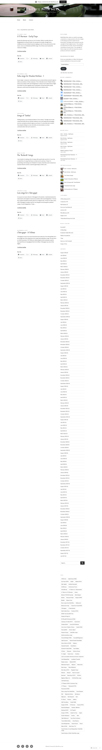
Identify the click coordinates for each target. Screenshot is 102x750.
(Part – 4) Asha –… (77, 81)
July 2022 (62, 389)
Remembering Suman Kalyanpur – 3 (68, 158)
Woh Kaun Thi (72, 726)
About (24, 20)
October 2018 (63, 514)
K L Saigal (63, 653)
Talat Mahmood (64, 718)
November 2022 (64, 377)
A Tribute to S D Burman (67, 592)
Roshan (69, 699)
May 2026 (62, 261)
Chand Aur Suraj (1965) (76, 605)
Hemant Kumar (64, 632)
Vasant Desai (75, 723)
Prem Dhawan (79, 691)
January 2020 (63, 472)
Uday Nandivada (67, 92)
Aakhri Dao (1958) (72, 578)
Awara (76, 592)
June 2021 (62, 425)
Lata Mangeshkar (65, 659)
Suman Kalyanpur (65, 715)
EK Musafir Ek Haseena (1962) (68, 619)
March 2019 (63, 500)
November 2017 (64, 545)
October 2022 (63, 380)
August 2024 (63, 319)
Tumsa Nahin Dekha (66, 720)
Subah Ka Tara (73, 712)
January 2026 (63, 272)
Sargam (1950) (64, 704)
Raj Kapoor (77, 694)
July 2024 (62, 322)
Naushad (63, 675)
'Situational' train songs (69, 185)
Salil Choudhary (64, 702)
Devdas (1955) (74, 611)
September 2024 (64, 316)
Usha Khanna (76, 720)
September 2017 (64, 550)
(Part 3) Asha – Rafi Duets (66, 138)
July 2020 (62, 455)
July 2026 (62, 255)
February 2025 (63, 302)
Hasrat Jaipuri (72, 629)
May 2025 (62, 294)
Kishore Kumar (76, 651)
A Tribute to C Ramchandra (75, 589)
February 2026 (63, 269)
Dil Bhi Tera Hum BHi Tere (67, 613)
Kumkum (77, 653)
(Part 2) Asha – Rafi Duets (66, 142)
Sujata (80, 712)
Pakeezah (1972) (72, 686)
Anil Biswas (64, 586)
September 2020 (64, 450)
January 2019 (63, 506)
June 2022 (62, 391)
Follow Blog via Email (67, 56)
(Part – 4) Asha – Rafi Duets (66, 134)
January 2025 (63, 305)
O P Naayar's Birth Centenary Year (69, 683)
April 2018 (62, 531)
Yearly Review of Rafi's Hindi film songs (70, 733)
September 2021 (64, 417)
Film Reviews (63, 204)
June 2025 (62, 291)
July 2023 (62, 355)
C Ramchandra (71, 608)
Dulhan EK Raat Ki (65, 616)
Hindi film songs (74, 632)
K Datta (63, 651)
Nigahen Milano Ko (65, 678)
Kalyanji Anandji (65, 645)
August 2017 (63, 553)
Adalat (71, 581)
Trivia (61, 238)
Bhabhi (63, 600)
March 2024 (63, 333)
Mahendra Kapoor (65, 664)
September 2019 (64, 483)
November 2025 (64, 277)
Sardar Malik (73, 702)
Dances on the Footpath (66, 241)
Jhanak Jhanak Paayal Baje (76, 640)
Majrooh (73, 664)
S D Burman (72, 704)
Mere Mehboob (72, 667)
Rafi (62, 694)
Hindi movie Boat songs (66, 635)
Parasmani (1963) (65, 688)
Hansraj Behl (64, 629)
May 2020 (62, 461)
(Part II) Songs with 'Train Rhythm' (72, 182)
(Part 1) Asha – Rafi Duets (66, 146)
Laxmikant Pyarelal (75, 659)
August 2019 (63, 486)
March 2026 (63, 266)
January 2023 (63, 372)
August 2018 (63, 519)
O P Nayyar (64, 686)
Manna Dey (80, 664)
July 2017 (62, 556)
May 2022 (62, 394)
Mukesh (63, 672)
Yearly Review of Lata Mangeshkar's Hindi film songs (71, 729)
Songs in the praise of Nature (71, 178)
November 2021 (64, 411)
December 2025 (64, 275)
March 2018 (63, 533)
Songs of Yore (63, 243)
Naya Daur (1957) (71, 675)
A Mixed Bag (63, 230)
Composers (63, 201)
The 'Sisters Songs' (68, 175)
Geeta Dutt (77, 621)
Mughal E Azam (74, 670)
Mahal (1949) (73, 662)
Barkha (63, 597)
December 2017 (64, 542)
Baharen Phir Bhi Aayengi (67, 595)
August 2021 (63, 419)
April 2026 (62, 263)
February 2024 (63, 336)
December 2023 (64, 341)
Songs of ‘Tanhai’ (24, 115)
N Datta (79, 675)
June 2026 (62, 258)
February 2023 (63, 369)
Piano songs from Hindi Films (68, 691)
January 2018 (63, 539)
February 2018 (63, 536)
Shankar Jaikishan (76, 707)
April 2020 (62, 464)
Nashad (68, 672)
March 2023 (63, 366)
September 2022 (64, 383)
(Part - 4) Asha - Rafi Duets (70, 168)
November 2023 (64, 344)
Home (18, 20)
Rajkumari (63, 696)
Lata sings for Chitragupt (27, 193)
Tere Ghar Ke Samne (75, 718)
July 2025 (62, 288)
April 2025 (62, 297)
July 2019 (62, 489)
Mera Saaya (64, 667)
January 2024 (63, 339)
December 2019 (64, 475)
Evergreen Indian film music (66, 232)
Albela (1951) (78, 581)
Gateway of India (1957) (67, 621)
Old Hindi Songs (65, 680)
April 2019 (62, 497)
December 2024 (64, 308)
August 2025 (63, 286)
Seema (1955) (80, 704)
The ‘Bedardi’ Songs (25, 155)
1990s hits (63, 578)
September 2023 (64, 350)
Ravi (77, 696)
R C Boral (63, 699)
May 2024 (62, 327)
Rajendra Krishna (69, 694)
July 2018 (62, 522)
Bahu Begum (78, 595)
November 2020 (64, 444)
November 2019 (64, 478)
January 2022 (63, 405)
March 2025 (63, 300)
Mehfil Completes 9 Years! (66, 150)
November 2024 (64, 311)
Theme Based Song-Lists (66, 218)
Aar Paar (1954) (64, 581)
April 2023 (62, 364)
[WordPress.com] (31, 746)
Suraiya (73, 715)
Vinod (81, 723)
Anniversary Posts (73, 586)
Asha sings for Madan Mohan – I (30, 76)
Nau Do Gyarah (75, 672)
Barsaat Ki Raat (70, 597)
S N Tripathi (73, 710)
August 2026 (63, 252)
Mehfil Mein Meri (44, 9)
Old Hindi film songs (76, 678)
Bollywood (78, 603)
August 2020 (63, 453)
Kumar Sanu (70, 653)
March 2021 (63, 433)
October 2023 (63, 347)
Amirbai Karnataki (73, 584)
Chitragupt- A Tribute (26, 232)
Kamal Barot (73, 645)
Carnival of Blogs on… (69, 103)
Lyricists (62, 210)
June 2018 (62, 525)
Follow (63, 68)
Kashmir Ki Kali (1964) (66, 648)
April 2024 (62, 330)
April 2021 (62, 430)
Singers (62, 215)
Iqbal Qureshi (64, 640)
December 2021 (64, 408)
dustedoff (66, 98)
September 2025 (64, 283)
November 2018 (64, 511)
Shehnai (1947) (64, 710)
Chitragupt (63, 608)
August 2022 (63, 386)
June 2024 (62, 325)
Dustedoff (62, 227)
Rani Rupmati (71, 696)
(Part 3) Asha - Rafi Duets (70, 172)
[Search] (82, 563)
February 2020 (63, 469)
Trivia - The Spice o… (68, 114)
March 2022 (63, 400)
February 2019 (63, 503)
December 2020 (64, 442)
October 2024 (63, 313)
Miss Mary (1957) (65, 670)
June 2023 (62, 358)
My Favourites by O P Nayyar (71, 189)
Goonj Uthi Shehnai (74, 624)
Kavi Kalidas (76, 648)
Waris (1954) (64, 726)
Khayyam (69, 651)
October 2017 (63, 547)
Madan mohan (64, 662)
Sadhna (74, 699)
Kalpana (75, 643)
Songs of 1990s (65, 712)
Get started (63, 1)
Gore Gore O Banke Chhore (67, 627)
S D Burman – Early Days (27, 36)
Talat (78, 715)
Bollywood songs (65, 605)
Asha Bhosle (64, 589)
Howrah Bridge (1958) (66, 637)
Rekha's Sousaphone (65, 235)
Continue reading (21, 51)
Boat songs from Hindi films (67, 603)
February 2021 (63, 436)
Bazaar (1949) (79, 597)
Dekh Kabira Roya (65, 611)
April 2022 (62, 397)
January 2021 (63, 439)
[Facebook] (22, 746)
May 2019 (62, 494)
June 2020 (62, 458)
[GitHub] (27, 746)
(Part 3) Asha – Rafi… (78, 83)
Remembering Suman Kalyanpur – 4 (68, 154)
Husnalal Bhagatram (78, 637)
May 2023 (62, 361)
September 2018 (64, 517)
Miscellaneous (63, 212)
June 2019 (62, 492)
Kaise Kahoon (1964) (66, 643)
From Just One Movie (65, 207)
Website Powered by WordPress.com (54, 746)
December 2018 (64, 508)
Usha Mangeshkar (65, 723)
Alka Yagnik (64, 584)
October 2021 (63, 414)
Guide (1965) (79, 627)
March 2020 (63, 467)
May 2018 (62, 528)
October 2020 (63, 447)
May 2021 (62, 428)
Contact (31, 20)
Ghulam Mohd (64, 624)
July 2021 (62, 422)
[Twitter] (18, 746)
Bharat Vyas (69, 600)
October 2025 (63, 280)
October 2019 (63, 481)
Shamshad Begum (65, 707)
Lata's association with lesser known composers (72, 656)
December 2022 (64, 375)
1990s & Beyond (64, 199)
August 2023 (63, 352)
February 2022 (63, 403)
